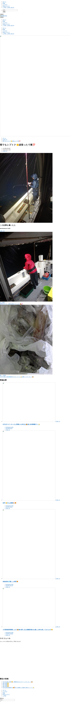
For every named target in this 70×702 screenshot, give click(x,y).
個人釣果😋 (6, 684)
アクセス (5, 4)
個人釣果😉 (6, 683)
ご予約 (4, 695)
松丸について (6, 6)
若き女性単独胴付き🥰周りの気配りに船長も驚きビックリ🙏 (18, 687)
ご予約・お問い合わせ (8, 7)
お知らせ (5, 151)
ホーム (4, 1)
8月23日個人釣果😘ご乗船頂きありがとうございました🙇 (18, 681)
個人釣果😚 (6, 686)
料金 (4, 3)
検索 (4, 11)
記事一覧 (2, 231)
